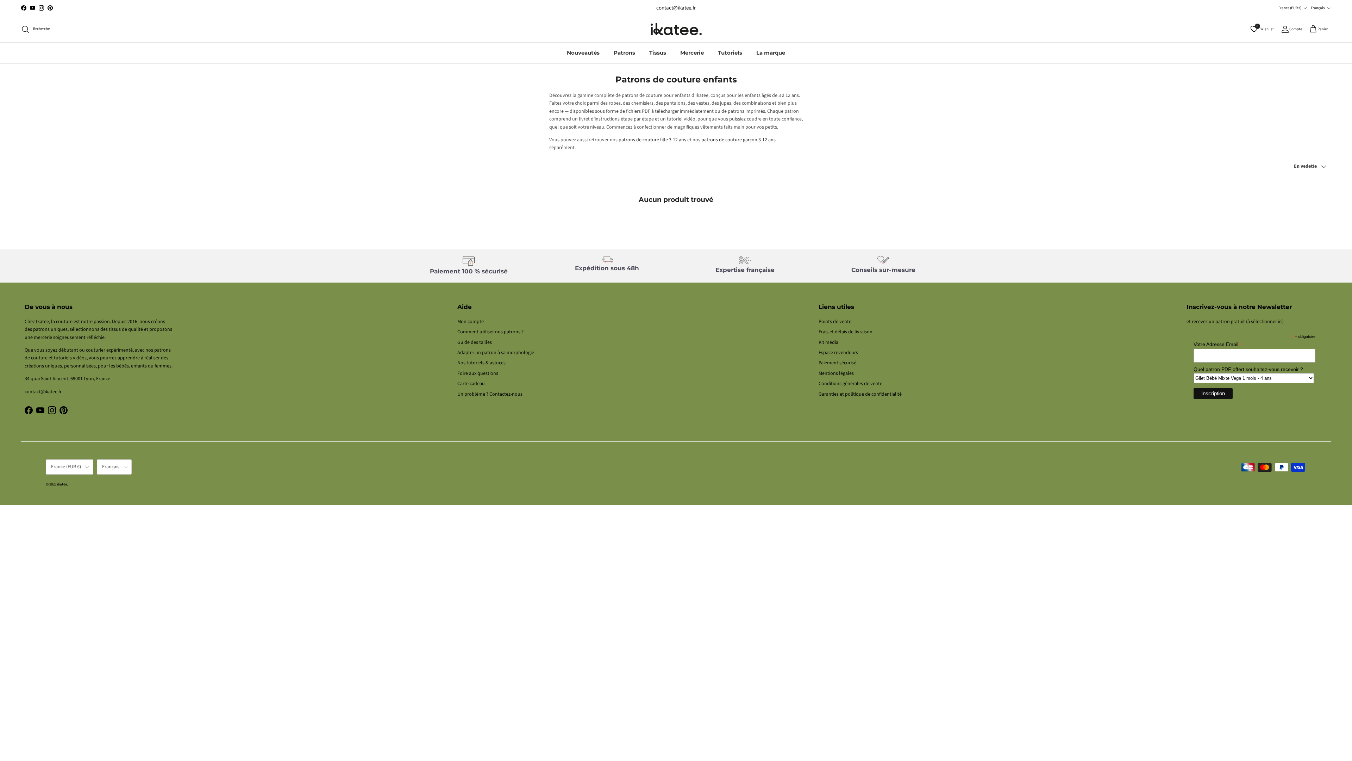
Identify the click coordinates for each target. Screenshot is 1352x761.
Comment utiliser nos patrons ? (490, 331)
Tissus (657, 52)
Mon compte (470, 321)
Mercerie (692, 52)
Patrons (624, 52)
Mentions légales (836, 373)
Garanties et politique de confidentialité (860, 394)
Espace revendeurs (838, 352)
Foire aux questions (477, 373)
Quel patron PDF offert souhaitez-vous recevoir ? (1248, 369)
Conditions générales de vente (850, 383)
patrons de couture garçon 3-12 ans (738, 139)
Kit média (828, 342)
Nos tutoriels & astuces (481, 362)
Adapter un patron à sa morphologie (495, 352)
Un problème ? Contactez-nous (489, 394)
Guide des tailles (474, 342)
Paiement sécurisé (837, 362)
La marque (770, 52)
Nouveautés (583, 52)
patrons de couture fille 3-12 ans (652, 139)
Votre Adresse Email (1218, 344)
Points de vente (835, 321)
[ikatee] (676, 29)
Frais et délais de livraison (845, 331)
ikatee (62, 484)
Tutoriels (730, 52)
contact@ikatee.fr (676, 8)
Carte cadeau (471, 383)
